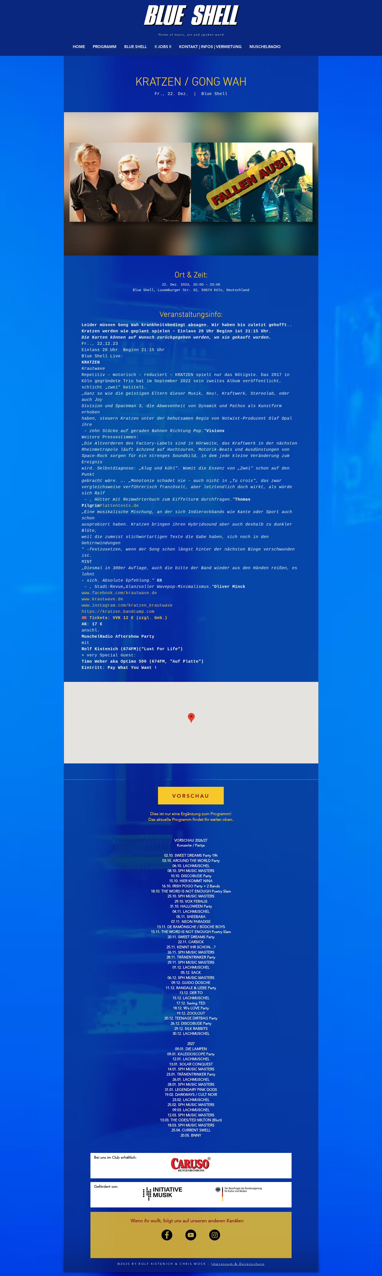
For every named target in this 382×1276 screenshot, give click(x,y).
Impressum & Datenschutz (238, 1264)
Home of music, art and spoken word (191, 34)
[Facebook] (166, 1235)
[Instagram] (214, 1235)
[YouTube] (190, 1235)
